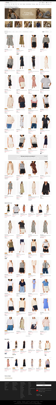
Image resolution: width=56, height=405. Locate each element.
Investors (29, 387)
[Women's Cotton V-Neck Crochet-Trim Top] (22, 285)
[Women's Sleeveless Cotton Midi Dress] (16, 363)
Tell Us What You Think (22, 396)
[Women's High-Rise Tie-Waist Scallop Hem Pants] (33, 62)
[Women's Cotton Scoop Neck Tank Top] (33, 246)
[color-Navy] (6, 353)
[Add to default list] (11, 205)
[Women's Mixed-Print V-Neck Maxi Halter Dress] (16, 345)
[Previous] (5, 41)
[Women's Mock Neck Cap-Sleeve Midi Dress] (33, 285)
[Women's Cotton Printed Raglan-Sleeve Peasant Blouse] (22, 82)
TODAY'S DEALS (14, 0)
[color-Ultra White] (41, 133)
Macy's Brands (21, 388)
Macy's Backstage (22, 387)
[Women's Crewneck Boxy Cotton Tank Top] (22, 304)
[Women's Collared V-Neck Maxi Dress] (39, 345)
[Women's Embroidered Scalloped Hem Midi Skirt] (45, 168)
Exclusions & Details (40, 391)
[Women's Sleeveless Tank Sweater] (10, 267)
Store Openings (21, 394)
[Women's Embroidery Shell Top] (22, 168)
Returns (5, 388)
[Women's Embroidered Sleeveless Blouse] (10, 304)
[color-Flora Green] (14, 354)
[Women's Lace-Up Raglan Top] (45, 41)
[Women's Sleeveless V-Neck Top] (47, 345)
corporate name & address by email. (38, 403)
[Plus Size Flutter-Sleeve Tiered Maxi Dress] (22, 323)
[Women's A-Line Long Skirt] (22, 121)
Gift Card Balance (14, 387)
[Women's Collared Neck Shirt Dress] (22, 62)
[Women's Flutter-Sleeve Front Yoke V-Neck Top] (45, 246)
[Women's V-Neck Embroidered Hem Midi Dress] (32, 208)
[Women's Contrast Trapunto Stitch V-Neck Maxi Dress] (24, 363)
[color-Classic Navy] (40, 153)
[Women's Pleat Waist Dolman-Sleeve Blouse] (45, 82)
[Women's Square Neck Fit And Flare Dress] (47, 208)
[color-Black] (5, 353)
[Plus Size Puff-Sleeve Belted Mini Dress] (10, 188)
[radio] (17, 54)
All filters (46, 156)
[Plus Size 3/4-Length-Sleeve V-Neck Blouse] (10, 323)
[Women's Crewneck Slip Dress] (10, 82)
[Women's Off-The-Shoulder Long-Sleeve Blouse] (10, 62)
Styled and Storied (30, 394)
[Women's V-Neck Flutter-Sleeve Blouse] (22, 101)
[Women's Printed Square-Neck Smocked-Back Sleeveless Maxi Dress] (32, 345)
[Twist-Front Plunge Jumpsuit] (8, 345)
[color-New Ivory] (44, 355)
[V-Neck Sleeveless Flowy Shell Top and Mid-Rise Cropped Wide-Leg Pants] (45, 227)
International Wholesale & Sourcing (31, 388)
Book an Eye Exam (22, 395)
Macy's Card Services (15, 388)
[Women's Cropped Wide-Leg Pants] (10, 41)
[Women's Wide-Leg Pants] (10, 285)
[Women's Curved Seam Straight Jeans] (22, 246)
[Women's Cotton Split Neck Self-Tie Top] (10, 101)
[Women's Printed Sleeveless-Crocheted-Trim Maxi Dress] (33, 82)
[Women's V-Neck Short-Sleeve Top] (45, 285)
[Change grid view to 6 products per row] (44, 31)
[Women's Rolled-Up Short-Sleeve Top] (45, 101)
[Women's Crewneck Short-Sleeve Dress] (24, 345)
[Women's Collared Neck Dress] (45, 141)
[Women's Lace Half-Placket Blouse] (33, 304)
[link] (10, 50)
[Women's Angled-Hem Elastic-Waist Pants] (45, 62)
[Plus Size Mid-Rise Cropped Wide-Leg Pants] (33, 227)
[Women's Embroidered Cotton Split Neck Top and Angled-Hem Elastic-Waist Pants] (33, 188)
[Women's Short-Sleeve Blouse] (45, 323)
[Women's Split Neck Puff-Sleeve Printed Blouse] (47, 363)
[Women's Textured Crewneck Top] (33, 121)
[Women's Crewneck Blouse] (39, 208)
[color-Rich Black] (40, 133)
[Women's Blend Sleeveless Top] (22, 267)
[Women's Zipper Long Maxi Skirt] (22, 41)
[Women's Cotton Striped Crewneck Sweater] (22, 141)
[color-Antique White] (41, 153)
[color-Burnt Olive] (5, 258)
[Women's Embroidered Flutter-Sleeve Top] (33, 141)
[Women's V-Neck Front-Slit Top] (33, 41)
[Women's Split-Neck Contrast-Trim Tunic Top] (45, 188)
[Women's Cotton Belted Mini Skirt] (33, 267)
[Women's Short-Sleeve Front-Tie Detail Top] (33, 323)
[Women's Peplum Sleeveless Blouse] (10, 141)
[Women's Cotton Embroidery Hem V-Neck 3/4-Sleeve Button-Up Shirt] (33, 101)
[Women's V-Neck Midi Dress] (22, 188)
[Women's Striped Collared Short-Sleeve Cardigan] (45, 267)
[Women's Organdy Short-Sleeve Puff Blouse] (45, 121)
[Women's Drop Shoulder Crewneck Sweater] (10, 121)
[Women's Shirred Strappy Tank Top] (10, 246)
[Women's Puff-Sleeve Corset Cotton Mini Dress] (33, 168)
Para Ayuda (6, 387)
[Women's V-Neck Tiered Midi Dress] (24, 208)
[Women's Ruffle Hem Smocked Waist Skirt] (45, 304)
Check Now (44, 391)
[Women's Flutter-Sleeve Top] (22, 227)
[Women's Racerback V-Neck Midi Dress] (8, 208)
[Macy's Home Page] (7, 2)
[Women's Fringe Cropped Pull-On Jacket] (10, 168)
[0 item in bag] (50, 2)
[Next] (38, 41)
